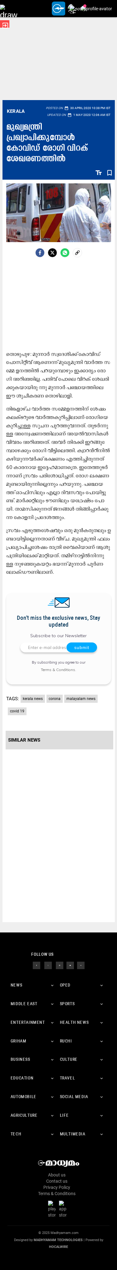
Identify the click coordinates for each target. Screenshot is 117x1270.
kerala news (33, 699)
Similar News (24, 740)
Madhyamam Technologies (58, 1240)
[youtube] (70, 965)
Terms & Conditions (58, 669)
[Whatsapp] (65, 252)
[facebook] (40, 252)
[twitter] (48, 965)
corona (55, 699)
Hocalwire (58, 1247)
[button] (8, 8)
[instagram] (59, 965)
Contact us (56, 1181)
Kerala (16, 111)
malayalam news (80, 699)
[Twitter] (52, 252)
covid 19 (17, 711)
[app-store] (64, 1209)
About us (57, 1174)
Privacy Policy (56, 1187)
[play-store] (53, 1209)
